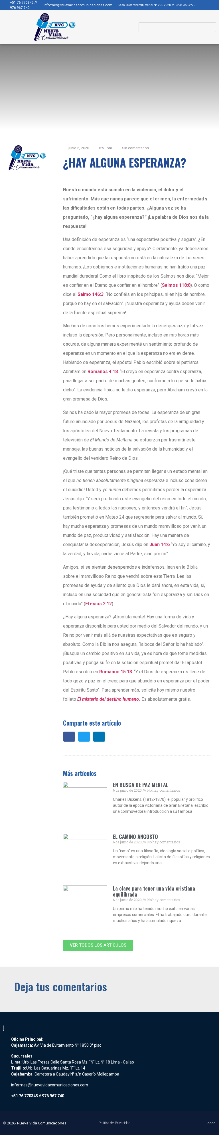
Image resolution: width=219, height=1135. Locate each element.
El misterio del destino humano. (108, 699)
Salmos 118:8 (176, 285)
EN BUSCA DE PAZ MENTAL (140, 784)
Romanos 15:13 (115, 671)
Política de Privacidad (115, 1122)
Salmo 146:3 (91, 294)
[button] (123, 27)
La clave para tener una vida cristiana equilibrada (154, 891)
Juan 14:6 (159, 544)
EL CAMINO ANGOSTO (135, 836)
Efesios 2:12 (98, 603)
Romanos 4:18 (103, 371)
